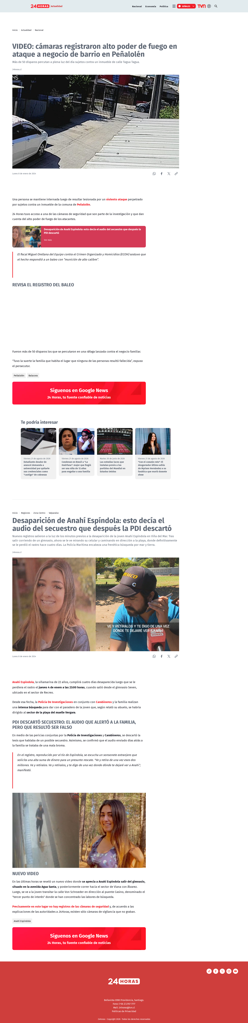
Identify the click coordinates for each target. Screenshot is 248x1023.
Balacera (33, 375)
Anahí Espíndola (22, 921)
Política (164, 6)
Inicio (15, 30)
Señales (186, 6)
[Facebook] (161, 174)
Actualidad (26, 30)
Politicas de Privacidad (124, 1011)
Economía (150, 6)
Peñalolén (19, 375)
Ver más (48, 240)
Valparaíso (54, 512)
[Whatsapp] (154, 174)
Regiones (25, 512)
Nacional (137, 6)
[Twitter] (169, 174)
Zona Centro (39, 512)
